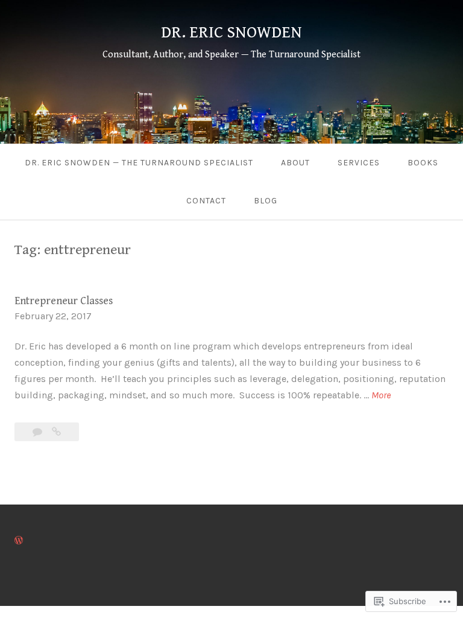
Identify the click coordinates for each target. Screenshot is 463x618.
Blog (265, 201)
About (295, 163)
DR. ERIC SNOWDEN (231, 32)
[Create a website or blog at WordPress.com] (18, 540)
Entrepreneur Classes (63, 301)
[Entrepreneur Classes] (56, 432)
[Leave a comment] (38, 432)
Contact (206, 201)
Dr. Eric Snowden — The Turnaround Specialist (139, 163)
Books (423, 163)
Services (359, 163)
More (381, 396)
